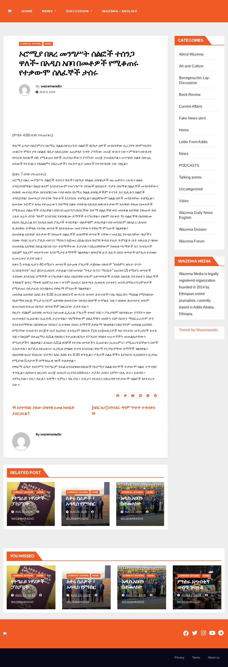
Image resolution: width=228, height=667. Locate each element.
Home (48, 44)
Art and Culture (191, 66)
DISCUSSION (78, 11)
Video (184, 201)
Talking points (190, 177)
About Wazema (191, 54)
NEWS (48, 11)
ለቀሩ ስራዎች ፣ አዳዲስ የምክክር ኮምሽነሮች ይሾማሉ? (80, 506)
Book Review (190, 94)
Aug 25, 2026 (25, 595)
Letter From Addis (193, 142)
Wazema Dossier (193, 229)
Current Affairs (30, 44)
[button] (221, 11)
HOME (27, 11)
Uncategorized (191, 189)
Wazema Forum (191, 241)
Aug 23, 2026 (81, 595)
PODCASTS (189, 165)
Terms (196, 657)
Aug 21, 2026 (191, 595)
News (183, 154)
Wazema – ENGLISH (119, 11)
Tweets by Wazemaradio (198, 330)
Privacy (179, 657)
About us (214, 657)
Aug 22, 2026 (136, 595)
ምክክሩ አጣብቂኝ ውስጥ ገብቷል (193, 584)
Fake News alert (192, 118)
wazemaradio (51, 86)
